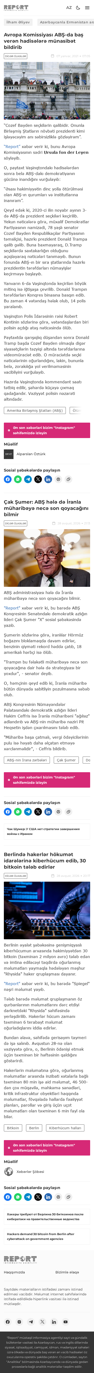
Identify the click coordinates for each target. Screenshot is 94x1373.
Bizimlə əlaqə (67, 1272)
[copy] (68, 479)
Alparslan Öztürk (31, 454)
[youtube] (65, 1322)
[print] (58, 479)
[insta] (19, 1322)
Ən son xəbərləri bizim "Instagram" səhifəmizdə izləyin (44, 430)
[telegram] (28, 479)
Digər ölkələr (15, 56)
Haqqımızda (14, 1272)
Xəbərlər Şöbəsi (30, 1172)
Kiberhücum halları (65, 1128)
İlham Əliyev (18, 22)
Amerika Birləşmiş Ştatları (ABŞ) (35, 410)
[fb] (8, 479)
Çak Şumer (66, 760)
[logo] (16, 8)
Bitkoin (13, 1128)
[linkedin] (48, 479)
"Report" (12, 608)
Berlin (34, 1128)
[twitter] (38, 479)
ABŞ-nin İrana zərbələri (27, 760)
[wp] (18, 479)
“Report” (12, 146)
